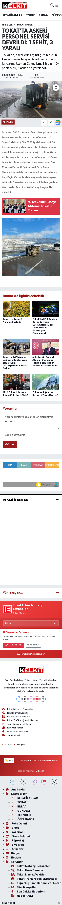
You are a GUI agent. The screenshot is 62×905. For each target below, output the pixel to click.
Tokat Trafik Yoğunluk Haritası (22, 720)
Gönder (10, 444)
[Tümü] (57, 592)
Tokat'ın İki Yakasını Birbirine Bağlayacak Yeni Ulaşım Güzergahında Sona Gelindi (15, 363)
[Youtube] (37, 699)
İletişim (21, 744)
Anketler (17, 849)
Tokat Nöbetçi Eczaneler (20, 709)
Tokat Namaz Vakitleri (18, 716)
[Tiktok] (43, 699)
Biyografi (17, 844)
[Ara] (52, 5)
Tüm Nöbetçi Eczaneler (32, 654)
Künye (8, 744)
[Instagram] (31, 699)
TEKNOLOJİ (24, 815)
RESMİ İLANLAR (12, 15)
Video (15, 827)
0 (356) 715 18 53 (14, 645)
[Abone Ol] (58, 122)
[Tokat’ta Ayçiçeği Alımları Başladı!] (16, 309)
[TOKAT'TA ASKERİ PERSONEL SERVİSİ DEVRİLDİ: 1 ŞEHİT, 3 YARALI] (31, 99)
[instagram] (34, 781)
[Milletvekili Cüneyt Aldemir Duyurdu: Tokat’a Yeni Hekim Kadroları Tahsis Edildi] (45, 347)
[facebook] (13, 781)
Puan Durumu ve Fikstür (19, 724)
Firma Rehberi (20, 836)
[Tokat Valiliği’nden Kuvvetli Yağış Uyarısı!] (45, 382)
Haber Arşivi (13, 735)
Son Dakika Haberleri (18, 731)
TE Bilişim (39, 771)
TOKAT (30, 15)
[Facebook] (19, 699)
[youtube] (44, 781)
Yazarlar (17, 832)
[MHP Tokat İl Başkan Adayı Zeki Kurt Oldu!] (16, 382)
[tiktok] (54, 781)
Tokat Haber (7, 902)
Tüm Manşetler (15, 727)
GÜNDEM (23, 810)
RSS (10, 760)
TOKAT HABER (25, 25)
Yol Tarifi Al (34, 645)
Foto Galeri (19, 823)
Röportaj (17, 840)
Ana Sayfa (18, 789)
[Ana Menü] (57, 5)
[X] (25, 699)
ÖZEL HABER (25, 819)
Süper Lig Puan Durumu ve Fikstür (39, 883)
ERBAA (43, 15)
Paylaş (9, 122)
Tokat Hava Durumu (17, 713)
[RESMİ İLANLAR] (57, 500)
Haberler (7, 25)
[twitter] (23, 781)
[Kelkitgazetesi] (14, 5)
